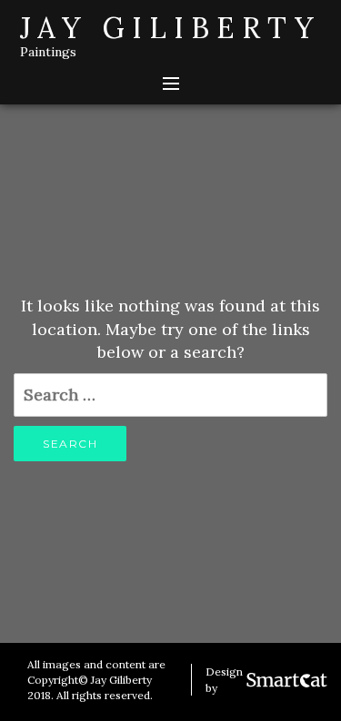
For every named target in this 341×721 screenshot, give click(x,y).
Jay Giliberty (170, 27)
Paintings (48, 52)
